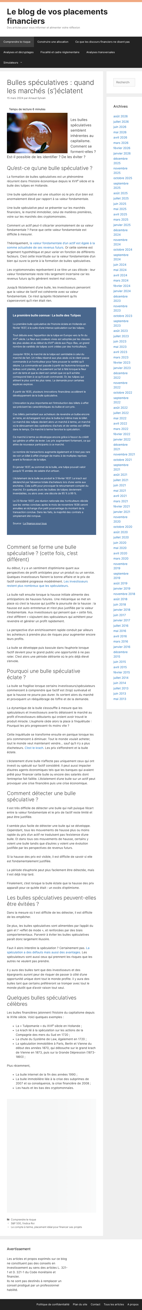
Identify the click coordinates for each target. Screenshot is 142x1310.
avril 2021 (120, 496)
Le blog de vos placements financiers (57, 16)
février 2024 (121, 286)
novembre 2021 (124, 454)
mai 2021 (119, 490)
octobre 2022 (122, 392)
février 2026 (121, 148)
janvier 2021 (121, 512)
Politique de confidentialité (53, 1304)
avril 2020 (120, 553)
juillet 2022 (121, 413)
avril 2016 (120, 636)
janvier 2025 (122, 225)
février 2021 (121, 506)
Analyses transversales (100, 52)
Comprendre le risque (16, 41)
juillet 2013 (120, 688)
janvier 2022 (122, 439)
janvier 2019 (121, 588)
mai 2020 (120, 548)
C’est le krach (34, 748)
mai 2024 (120, 270)
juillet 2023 (121, 336)
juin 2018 (119, 604)
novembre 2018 (124, 594)
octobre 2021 (122, 459)
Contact (95, 1304)
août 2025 (120, 193)
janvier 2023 (122, 368)
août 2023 (120, 331)
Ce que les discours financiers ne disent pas (102, 41)
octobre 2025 (122, 178)
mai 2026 (120, 132)
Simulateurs (10, 62)
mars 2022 (120, 429)
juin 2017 (119, 615)
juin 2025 (119, 203)
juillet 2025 (121, 198)
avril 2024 (120, 275)
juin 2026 (119, 127)
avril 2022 (120, 423)
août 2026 (120, 116)
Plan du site (80, 1304)
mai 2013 (119, 699)
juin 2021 (119, 485)
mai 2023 (120, 347)
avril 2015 (120, 667)
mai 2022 (119, 418)
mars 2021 (120, 501)
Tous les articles (114, 1304)
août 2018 (120, 599)
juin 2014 (119, 683)
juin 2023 (119, 341)
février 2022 (121, 434)
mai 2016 (119, 631)
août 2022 (120, 407)
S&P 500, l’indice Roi (22, 1223)
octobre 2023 (122, 316)
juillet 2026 (121, 121)
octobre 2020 (122, 526)
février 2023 (121, 362)
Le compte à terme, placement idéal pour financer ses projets (46, 1226)
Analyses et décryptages (18, 52)
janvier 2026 (122, 153)
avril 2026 (120, 137)
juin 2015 (119, 662)
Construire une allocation (52, 41)
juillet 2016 (120, 625)
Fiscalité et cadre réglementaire (60, 52)
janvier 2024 (122, 291)
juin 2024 (119, 264)
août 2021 (120, 474)
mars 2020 (120, 558)
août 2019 (120, 583)
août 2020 (120, 532)
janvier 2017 (121, 620)
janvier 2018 (121, 609)
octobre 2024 (122, 249)
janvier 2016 (121, 647)
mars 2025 (120, 219)
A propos (133, 1304)
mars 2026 (120, 143)
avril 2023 (120, 352)
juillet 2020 (121, 537)
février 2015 (121, 672)
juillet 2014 (120, 677)
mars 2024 (120, 280)
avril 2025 (120, 214)
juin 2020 (119, 542)
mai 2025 (119, 209)
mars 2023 (120, 357)
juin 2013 (119, 693)
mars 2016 (120, 641)
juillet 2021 (120, 480)
